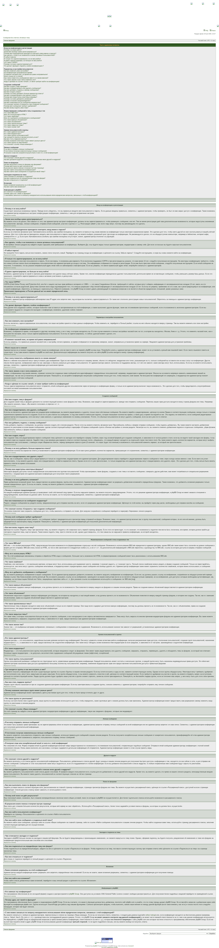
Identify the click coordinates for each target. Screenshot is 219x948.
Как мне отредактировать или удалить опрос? (20, 95)
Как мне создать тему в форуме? (16, 86)
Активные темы (25, 37)
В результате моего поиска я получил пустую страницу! (24, 168)
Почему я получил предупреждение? (17, 101)
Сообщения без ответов (11, 37)
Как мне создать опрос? (12, 92)
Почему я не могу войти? (13, 50)
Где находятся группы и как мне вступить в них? (21, 137)
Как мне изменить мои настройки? (16, 71)
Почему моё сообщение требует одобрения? (20, 106)
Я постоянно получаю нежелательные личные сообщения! (25, 151)
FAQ (206, 30)
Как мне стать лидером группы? (15, 139)
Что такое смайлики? (11, 116)
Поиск (213, 30)
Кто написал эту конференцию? (15, 192)
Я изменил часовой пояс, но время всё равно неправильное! (26, 74)
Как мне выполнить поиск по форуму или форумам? (22, 164)
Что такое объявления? (12, 121)
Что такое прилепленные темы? (15, 123)
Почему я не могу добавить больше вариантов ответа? (24, 93)
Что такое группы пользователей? (16, 135)
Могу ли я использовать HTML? (15, 114)
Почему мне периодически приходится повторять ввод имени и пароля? (30, 53)
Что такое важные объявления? (15, 120)
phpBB (95, 946)
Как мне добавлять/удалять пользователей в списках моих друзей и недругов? (32, 159)
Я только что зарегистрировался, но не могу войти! (22, 59)
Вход (6, 30)
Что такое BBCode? (11, 113)
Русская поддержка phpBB (110, 947)
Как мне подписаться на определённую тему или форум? (24, 178)
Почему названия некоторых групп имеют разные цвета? (24, 141)
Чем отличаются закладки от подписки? (18, 176)
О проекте (191, 6)
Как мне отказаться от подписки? (16, 180)
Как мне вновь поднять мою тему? (16, 108)
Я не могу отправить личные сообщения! (18, 149)
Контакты (203, 6)
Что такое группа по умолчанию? (16, 142)
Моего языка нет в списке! (13, 76)
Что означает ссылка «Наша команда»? (18, 144)
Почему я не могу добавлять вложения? (18, 99)
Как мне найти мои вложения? (15, 187)
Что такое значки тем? (12, 127)
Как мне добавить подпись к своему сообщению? (21, 90)
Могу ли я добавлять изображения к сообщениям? (22, 118)
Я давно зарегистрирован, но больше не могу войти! (23, 61)
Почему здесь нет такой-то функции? (17, 193)
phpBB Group (74, 894)
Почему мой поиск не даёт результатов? (18, 166)
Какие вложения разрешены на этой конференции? (22, 185)
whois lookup (150, 915)
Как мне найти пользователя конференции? (20, 170)
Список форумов (9, 40)
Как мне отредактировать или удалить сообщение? (22, 88)
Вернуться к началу (10, 215)
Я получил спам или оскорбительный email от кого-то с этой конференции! (31, 153)
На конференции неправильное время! (18, 73)
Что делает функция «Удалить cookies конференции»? (24, 66)
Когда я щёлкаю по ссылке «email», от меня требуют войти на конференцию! (31, 81)
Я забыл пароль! (10, 57)
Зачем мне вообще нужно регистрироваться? (20, 52)
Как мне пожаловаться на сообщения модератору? (22, 102)
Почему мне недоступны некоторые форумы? (20, 97)
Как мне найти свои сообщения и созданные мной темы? (24, 171)
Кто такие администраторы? (14, 132)
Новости (213, 6)
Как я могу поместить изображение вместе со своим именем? (26, 78)
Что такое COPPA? (10, 62)
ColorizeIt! (131, 946)
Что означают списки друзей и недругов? (19, 158)
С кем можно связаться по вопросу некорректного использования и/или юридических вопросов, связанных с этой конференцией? (51, 195)
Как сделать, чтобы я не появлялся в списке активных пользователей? (29, 55)
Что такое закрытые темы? (14, 125)
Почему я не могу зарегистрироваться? (18, 64)
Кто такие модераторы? (12, 134)
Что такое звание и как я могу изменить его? (20, 80)
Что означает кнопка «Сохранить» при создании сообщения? (26, 104)
